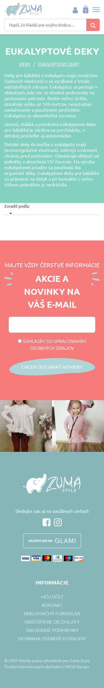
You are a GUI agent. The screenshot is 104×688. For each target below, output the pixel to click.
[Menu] (95, 9)
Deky (24, 64)
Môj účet (52, 596)
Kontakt (52, 605)
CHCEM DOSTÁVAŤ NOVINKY (52, 367)
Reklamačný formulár (52, 613)
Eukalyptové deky (58, 64)
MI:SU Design (77, 666)
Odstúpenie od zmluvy (52, 621)
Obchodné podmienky (52, 630)
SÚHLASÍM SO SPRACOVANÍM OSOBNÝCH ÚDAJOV (54, 344)
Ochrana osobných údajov (52, 638)
